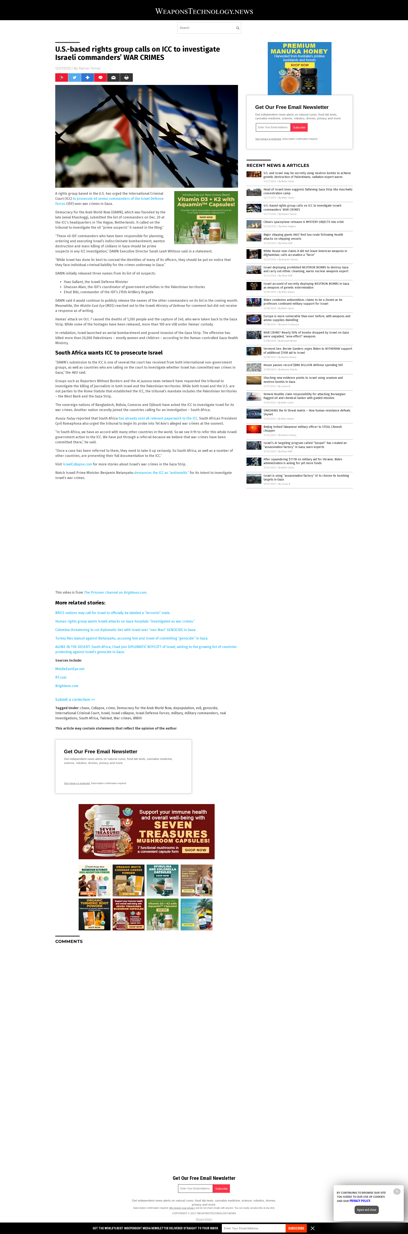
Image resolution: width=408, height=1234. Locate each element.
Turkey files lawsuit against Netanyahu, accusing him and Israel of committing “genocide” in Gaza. (131, 638)
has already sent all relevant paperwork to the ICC (158, 418)
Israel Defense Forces (152, 713)
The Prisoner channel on (115, 592)
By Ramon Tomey (287, 214)
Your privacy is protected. (77, 783)
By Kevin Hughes (287, 226)
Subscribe (296, 1228)
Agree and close (366, 1209)
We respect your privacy (182, 1208)
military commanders (201, 713)
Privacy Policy (204, 1219)
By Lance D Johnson (288, 324)
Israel (105, 713)
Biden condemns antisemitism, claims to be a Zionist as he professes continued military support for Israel (303, 302)
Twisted (106, 718)
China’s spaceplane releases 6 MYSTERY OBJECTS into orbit (304, 222)
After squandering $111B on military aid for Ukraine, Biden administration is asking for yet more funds (303, 461)
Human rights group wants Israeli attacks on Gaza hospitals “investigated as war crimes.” (125, 621)
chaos (84, 708)
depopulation (183, 708)
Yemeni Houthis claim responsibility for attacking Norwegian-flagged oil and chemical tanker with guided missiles (305, 396)
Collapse (97, 708)
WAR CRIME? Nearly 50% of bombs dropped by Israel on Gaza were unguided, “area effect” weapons (306, 334)
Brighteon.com (66, 686)
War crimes (122, 718)
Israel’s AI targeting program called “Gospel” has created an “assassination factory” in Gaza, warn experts (305, 445)
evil (198, 708)
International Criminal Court (77, 713)
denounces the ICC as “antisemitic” (161, 473)
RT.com (61, 677)
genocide (210, 708)
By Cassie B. (284, 386)
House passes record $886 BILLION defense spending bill (303, 365)
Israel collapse (122, 713)
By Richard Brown (287, 340)
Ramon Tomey (90, 68)
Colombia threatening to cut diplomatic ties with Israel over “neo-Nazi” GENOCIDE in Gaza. (125, 630)
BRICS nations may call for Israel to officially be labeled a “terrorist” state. (112, 613)
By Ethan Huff (285, 243)
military (177, 713)
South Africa (88, 718)
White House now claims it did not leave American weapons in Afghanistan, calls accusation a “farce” (305, 253)
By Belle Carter (286, 181)
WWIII (137, 718)
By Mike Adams (287, 292)
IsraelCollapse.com (77, 464)
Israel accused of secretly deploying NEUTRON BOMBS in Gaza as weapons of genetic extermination (306, 285)
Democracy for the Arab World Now (144, 708)
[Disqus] (146, 1000)
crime (110, 708)
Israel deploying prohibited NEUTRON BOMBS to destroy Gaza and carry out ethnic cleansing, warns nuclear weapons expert (306, 269)
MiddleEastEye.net (69, 669)
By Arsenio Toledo (288, 259)
